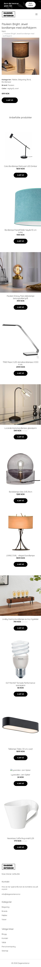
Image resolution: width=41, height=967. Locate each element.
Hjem (4, 31)
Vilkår (4, 942)
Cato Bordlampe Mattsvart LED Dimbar (20, 166)
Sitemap (5, 951)
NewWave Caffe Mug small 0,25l (20, 838)
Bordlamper (6, 82)
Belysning (22, 79)
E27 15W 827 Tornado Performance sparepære (20, 684)
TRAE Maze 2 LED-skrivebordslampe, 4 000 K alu (20, 363)
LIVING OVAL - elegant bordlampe (20, 555)
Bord (29, 79)
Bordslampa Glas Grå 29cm (20, 492)
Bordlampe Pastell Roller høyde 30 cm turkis (20, 231)
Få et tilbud (30, 4)
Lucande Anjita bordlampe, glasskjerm (20, 428)
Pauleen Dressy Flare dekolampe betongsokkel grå (20, 297)
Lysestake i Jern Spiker (20, 775)
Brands (4, 911)
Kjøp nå (9, 100)
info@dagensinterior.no (11, 894)
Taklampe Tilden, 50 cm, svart (20, 749)
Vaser (4, 919)
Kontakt (5, 938)
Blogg (4, 934)
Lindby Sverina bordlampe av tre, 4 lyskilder (20, 619)
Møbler (15, 79)
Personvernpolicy (9, 947)
